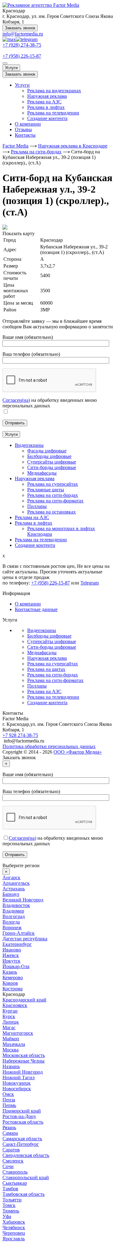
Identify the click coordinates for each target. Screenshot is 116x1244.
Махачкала (13, 1044)
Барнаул (10, 894)
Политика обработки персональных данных (49, 746)
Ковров (10, 983)
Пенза (8, 1099)
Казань (9, 972)
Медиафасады (42, 652)
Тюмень (10, 1210)
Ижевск (10, 955)
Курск (8, 1016)
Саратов (11, 1149)
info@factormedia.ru (22, 33)
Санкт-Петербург (20, 1144)
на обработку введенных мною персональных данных (49, 402)
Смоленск (13, 1160)
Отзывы (23, 129)
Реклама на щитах (46, 669)
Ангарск (11, 877)
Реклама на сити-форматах (55, 680)
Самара (10, 1133)
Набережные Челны (23, 1060)
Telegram (89, 582)
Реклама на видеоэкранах (54, 90)
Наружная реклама (47, 96)
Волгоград (13, 916)
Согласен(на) (16, 400)
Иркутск (11, 960)
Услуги (11, 67)
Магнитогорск (17, 1033)
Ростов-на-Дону (19, 1116)
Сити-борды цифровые (51, 647)
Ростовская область (22, 1122)
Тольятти (12, 1199)
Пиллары (37, 686)
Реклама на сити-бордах (52, 674)
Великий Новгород (22, 899)
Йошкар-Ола (15, 966)
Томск (8, 1205)
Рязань (9, 1127)
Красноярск (14, 1005)
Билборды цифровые (49, 636)
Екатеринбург (17, 944)
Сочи (8, 1166)
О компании (28, 124)
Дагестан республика (24, 938)
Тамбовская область (23, 1194)
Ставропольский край (25, 1177)
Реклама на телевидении (53, 112)
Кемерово (12, 977)
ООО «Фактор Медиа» (78, 752)
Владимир (13, 910)
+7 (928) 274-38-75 (21, 45)
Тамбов (10, 1188)
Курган (10, 1010)
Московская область (23, 1055)
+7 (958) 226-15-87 (21, 56)
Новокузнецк (16, 1083)
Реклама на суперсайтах (52, 663)
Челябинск (13, 1227)
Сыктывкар (14, 1183)
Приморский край (21, 1110)
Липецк (10, 1022)
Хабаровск (13, 1222)
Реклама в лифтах (46, 107)
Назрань (11, 1066)
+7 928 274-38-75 (20, 735)
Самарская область (22, 1138)
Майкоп (10, 1038)
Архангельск (16, 883)
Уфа (6, 1216)
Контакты (25, 135)
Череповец (13, 1233)
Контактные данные (36, 609)
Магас (8, 1027)
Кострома (12, 988)
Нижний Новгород (22, 1072)
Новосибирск (16, 1088)
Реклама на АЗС (44, 101)
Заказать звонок (20, 28)
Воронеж (12, 927)
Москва (10, 1049)
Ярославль (13, 1238)
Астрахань (13, 888)
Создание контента (47, 118)
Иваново (11, 949)
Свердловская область (25, 1155)
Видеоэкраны (41, 630)
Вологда (11, 922)
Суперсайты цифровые (51, 641)
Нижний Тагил (18, 1077)
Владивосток (16, 905)
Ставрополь (15, 1172)
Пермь (9, 1105)
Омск (8, 1094)
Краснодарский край (24, 999)
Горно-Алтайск (18, 933)
